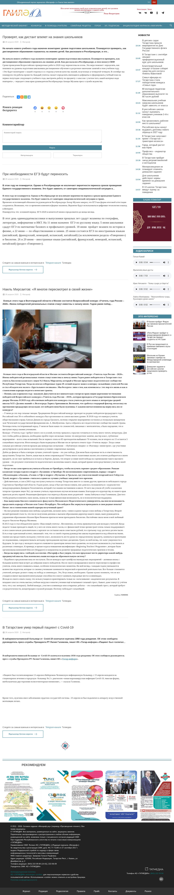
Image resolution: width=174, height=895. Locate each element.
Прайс (97, 891)
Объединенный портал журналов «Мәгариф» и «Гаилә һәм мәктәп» (45, 2)
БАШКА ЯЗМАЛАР (152, 200)
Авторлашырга (27, 155)
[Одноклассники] (21, 97)
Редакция (43, 891)
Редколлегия (62, 891)
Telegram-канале (53, 263)
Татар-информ (69, 659)
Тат (149, 2)
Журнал (26, 891)
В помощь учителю (56, 25)
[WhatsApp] (25, 97)
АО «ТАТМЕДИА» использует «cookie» (27, 874)
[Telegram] (163, 13)
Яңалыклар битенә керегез (21, 270)
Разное (148, 891)
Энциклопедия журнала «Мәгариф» (142, 25)
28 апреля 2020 (11, 42)
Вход (150, 9)
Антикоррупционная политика (23, 872)
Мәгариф (26, 42)
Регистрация (141, 9)
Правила (81, 891)
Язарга (52, 148)
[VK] (140, 13)
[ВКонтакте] (18, 97)
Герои (98, 25)
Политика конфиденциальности (24, 880)
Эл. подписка (112, 25)
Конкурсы (36, 25)
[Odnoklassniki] (157, 13)
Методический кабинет (14, 25)
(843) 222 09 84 (156, 873)
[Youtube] (151, 13)
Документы (131, 891)
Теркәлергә (77, 155)
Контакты (112, 891)
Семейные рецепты (81, 25)
